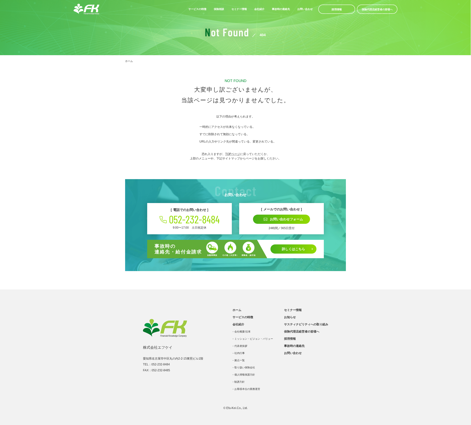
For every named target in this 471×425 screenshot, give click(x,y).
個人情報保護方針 (244, 374)
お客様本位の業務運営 (247, 388)
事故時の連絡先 (281, 9)
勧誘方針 (239, 381)
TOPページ (232, 154)
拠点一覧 (239, 360)
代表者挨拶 (240, 345)
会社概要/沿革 (242, 331)
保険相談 (219, 9)
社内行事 (239, 353)
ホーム (129, 61)
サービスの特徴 (197, 9)
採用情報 (337, 9)
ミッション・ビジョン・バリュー (253, 338)
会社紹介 (259, 9)
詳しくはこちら (293, 249)
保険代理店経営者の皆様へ (377, 9)
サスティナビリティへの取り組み (306, 324)
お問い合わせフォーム (286, 219)
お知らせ (290, 317)
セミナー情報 (239, 9)
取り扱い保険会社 (244, 367)
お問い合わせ (305, 9)
